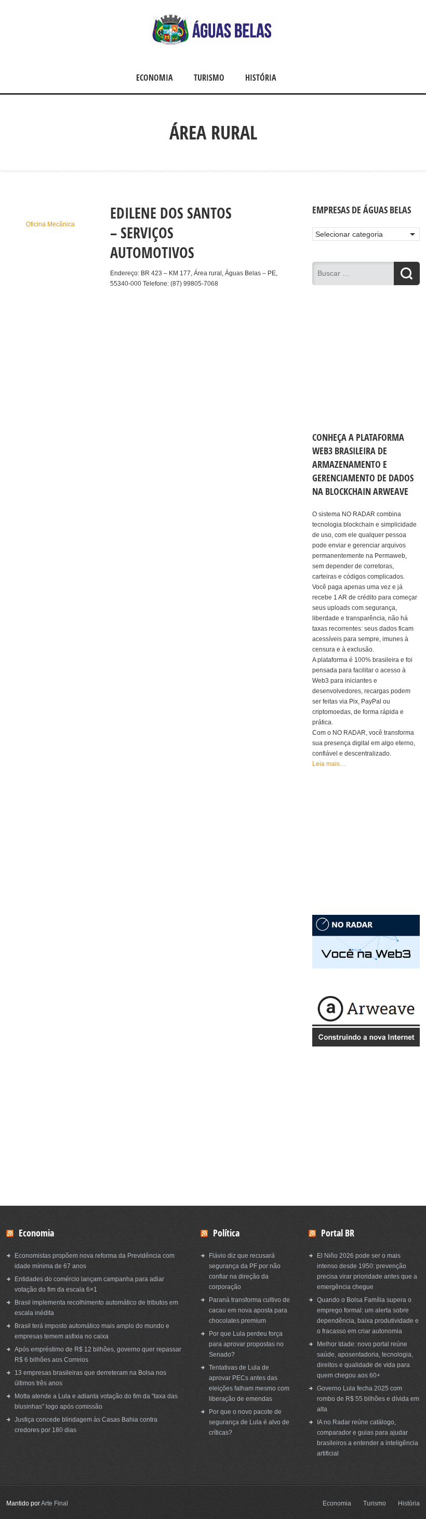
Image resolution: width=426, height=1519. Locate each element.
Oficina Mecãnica (50, 224)
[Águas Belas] (213, 43)
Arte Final (54, 1503)
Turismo (209, 77)
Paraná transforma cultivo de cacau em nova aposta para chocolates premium (249, 1310)
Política (226, 1233)
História (260, 77)
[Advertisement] (50, 385)
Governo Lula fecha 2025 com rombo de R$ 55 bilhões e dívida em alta (368, 1399)
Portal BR (337, 1233)
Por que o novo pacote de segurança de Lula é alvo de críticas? (249, 1422)
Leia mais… (329, 764)
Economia (154, 77)
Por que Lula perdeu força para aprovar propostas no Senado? (246, 1344)
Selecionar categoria (349, 234)
